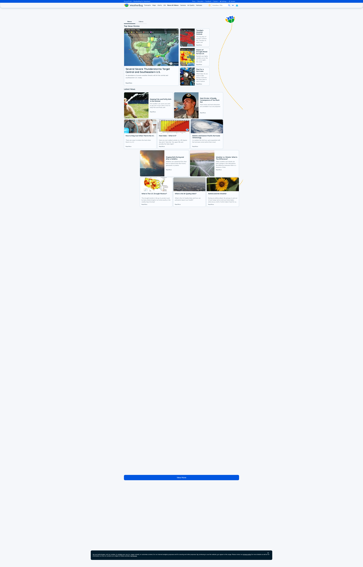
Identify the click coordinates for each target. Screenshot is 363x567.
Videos (141, 22)
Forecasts (147, 5)
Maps (154, 5)
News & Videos (173, 5)
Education (200, 1)
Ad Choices (133, 556)
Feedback (208, 1)
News (129, 22)
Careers (215, 1)
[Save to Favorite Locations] (209, 5)
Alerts (159, 5)
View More (181, 477)
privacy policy (247, 554)
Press (193, 1)
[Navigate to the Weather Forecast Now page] (133, 5)
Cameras (183, 5)
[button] (268, 552)
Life (164, 5)
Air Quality (190, 5)
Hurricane (199, 5)
